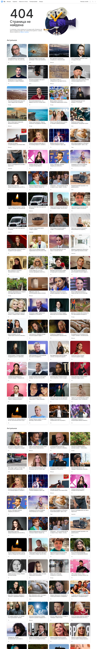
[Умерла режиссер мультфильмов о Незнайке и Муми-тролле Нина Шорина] (59, 202)
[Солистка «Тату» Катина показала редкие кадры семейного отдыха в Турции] (80, 351)
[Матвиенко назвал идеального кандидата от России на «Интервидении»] (38, 308)
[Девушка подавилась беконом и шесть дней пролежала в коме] (80, 245)
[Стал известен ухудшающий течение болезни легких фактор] (38, 499)
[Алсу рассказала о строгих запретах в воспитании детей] (38, 478)
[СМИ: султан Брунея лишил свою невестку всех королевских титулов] (38, 527)
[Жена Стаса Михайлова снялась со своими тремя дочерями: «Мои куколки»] (59, 117)
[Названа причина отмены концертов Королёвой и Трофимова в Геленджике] (38, 160)
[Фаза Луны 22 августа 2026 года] (17, 478)
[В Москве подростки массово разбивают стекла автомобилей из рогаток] (38, 54)
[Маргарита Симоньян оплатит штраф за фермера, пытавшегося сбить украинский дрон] (59, 287)
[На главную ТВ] (4, 1)
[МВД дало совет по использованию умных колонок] (38, 287)
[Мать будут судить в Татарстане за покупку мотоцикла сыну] (17, 548)
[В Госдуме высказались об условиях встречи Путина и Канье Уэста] (80, 436)
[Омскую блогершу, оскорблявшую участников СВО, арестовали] (17, 139)
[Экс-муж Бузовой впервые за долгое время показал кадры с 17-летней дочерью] (80, 266)
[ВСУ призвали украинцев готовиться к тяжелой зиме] (59, 54)
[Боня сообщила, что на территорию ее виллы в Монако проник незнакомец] (17, 330)
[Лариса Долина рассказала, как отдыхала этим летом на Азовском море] (80, 478)
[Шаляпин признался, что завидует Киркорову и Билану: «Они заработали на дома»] (80, 548)
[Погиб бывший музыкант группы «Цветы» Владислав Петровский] (17, 202)
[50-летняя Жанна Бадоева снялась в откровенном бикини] (80, 633)
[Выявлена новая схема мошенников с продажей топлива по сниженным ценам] (80, 117)
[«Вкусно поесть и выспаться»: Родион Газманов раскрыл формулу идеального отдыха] (17, 393)
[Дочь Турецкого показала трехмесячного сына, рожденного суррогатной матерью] (17, 266)
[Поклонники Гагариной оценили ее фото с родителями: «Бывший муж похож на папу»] (17, 308)
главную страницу (24, 32)
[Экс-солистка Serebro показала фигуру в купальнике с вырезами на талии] (59, 478)
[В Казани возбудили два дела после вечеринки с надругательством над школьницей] (38, 75)
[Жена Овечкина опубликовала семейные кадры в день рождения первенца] (80, 372)
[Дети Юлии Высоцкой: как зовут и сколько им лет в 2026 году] (38, 548)
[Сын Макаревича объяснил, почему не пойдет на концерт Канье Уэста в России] (17, 499)
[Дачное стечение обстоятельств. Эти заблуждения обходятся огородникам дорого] (80, 308)
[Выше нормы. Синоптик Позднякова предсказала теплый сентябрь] (59, 96)
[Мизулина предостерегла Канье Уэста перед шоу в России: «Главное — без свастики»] (17, 436)
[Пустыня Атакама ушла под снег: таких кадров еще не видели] (17, 96)
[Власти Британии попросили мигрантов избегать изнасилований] (17, 117)
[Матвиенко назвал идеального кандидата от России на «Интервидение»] (59, 548)
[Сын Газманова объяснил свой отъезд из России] (80, 54)
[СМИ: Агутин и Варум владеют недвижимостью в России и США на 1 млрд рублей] (38, 245)
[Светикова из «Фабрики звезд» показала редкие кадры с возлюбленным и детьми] (38, 330)
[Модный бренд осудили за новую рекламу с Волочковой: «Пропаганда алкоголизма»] (38, 414)
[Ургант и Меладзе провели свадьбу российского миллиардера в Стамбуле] (59, 160)
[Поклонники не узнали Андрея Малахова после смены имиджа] (59, 308)
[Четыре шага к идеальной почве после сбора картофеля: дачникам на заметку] (80, 457)
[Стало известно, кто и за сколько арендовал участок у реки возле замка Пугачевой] (38, 266)
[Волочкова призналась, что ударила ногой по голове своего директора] (38, 96)
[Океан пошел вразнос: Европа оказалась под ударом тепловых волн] (38, 117)
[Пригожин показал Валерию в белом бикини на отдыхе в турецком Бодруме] (80, 223)
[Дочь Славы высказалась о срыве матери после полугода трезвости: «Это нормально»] (80, 287)
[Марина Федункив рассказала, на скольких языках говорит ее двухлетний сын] (38, 181)
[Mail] (2, 1)
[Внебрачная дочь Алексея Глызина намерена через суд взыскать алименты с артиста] (59, 139)
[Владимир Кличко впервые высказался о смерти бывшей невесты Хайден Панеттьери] (17, 75)
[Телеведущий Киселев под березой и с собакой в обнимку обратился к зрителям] (59, 527)
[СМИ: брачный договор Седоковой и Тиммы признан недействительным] (38, 393)
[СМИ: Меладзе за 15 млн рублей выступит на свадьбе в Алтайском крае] (38, 351)
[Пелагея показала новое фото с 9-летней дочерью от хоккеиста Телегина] (38, 139)
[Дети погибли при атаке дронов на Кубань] (38, 202)
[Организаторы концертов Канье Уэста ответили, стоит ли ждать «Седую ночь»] (59, 372)
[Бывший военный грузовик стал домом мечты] (80, 181)
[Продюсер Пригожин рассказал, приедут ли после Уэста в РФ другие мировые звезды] (38, 372)
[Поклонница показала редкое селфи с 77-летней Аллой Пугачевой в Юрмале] (59, 223)
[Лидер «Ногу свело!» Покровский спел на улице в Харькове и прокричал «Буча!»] (59, 414)
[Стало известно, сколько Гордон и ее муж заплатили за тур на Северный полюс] (59, 499)
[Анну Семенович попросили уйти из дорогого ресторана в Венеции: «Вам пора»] (17, 245)
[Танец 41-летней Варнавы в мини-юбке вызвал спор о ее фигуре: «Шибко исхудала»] (80, 393)
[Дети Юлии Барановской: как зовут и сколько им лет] (59, 245)
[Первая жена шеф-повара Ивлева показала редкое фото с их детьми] (80, 75)
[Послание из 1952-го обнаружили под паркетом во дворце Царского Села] (59, 75)
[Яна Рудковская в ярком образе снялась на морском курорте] (59, 351)
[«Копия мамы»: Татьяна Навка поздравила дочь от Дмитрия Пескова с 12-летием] (17, 351)
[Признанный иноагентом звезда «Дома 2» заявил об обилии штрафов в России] (80, 202)
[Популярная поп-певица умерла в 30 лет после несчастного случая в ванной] (17, 414)
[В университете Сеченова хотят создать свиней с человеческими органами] (80, 330)
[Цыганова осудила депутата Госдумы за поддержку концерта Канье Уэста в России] (17, 527)
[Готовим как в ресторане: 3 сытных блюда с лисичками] (59, 457)
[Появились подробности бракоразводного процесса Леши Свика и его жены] (59, 330)
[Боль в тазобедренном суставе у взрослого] (17, 160)
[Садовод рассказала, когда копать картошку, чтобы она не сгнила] (80, 499)
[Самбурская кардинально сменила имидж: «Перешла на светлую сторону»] (17, 372)
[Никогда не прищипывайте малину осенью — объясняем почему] (80, 527)
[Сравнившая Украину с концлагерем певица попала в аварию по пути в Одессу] (80, 414)
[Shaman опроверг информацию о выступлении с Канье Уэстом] (38, 457)
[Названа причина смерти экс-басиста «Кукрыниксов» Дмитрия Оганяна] (17, 457)
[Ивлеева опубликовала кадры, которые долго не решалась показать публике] (59, 266)
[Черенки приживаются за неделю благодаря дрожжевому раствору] (17, 287)
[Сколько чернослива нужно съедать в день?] (38, 223)
